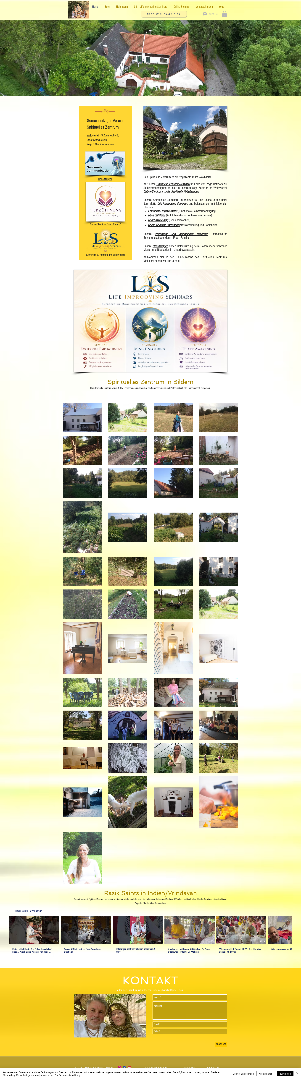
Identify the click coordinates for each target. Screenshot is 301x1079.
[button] (164, 14)
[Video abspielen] (34, 930)
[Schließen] (297, 1073)
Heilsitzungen (160, 246)
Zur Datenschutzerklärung (67, 1075)
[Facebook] (124, 1067)
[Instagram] (119, 1067)
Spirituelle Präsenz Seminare (173, 184)
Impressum (213, 1067)
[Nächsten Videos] (296, 929)
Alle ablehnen (265, 1073)
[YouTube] (129, 1067)
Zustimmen (285, 1073)
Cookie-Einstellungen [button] (243, 1073)
